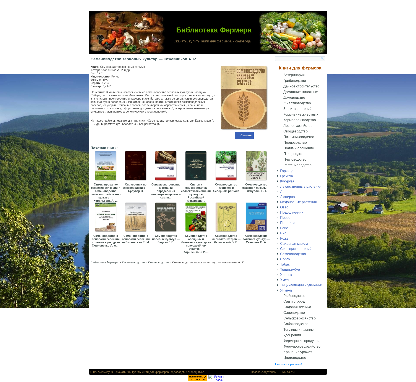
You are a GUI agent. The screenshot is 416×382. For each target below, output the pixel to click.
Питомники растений (288, 364)
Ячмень (286, 290)
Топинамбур (290, 269)
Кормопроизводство (299, 120)
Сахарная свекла (294, 243)
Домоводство (294, 97)
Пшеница (287, 223)
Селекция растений (296, 249)
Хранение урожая (297, 352)
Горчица (286, 171)
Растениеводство (297, 165)
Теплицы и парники (299, 329)
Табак (284, 264)
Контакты (288, 372)
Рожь (284, 238)
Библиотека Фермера (213, 30)
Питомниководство (298, 137)
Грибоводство (294, 80)
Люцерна (287, 197)
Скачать (246, 135)
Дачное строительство (301, 86)
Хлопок (286, 275)
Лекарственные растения (300, 186)
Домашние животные (300, 92)
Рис (283, 233)
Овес (284, 207)
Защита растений (297, 109)
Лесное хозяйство (297, 125)
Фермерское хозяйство (301, 346)
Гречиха (286, 176)
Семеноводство (293, 254)
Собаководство (295, 324)
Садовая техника (297, 307)
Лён (283, 191)
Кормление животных (300, 114)
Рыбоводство (294, 296)
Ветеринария (294, 75)
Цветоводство (294, 357)
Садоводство (294, 312)
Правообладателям (263, 372)
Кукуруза (287, 181)
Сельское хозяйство (299, 318)
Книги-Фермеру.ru (101, 372)
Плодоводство (295, 142)
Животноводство (297, 103)
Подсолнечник (291, 212)
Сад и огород (294, 301)
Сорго (285, 259)
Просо (285, 217)
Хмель (285, 280)
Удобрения (292, 335)
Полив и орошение (298, 148)
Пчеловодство (294, 159)
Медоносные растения (298, 202)
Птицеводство (294, 154)
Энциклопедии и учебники (301, 285)
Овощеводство (295, 131)
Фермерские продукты (301, 341)
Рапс (284, 228)
